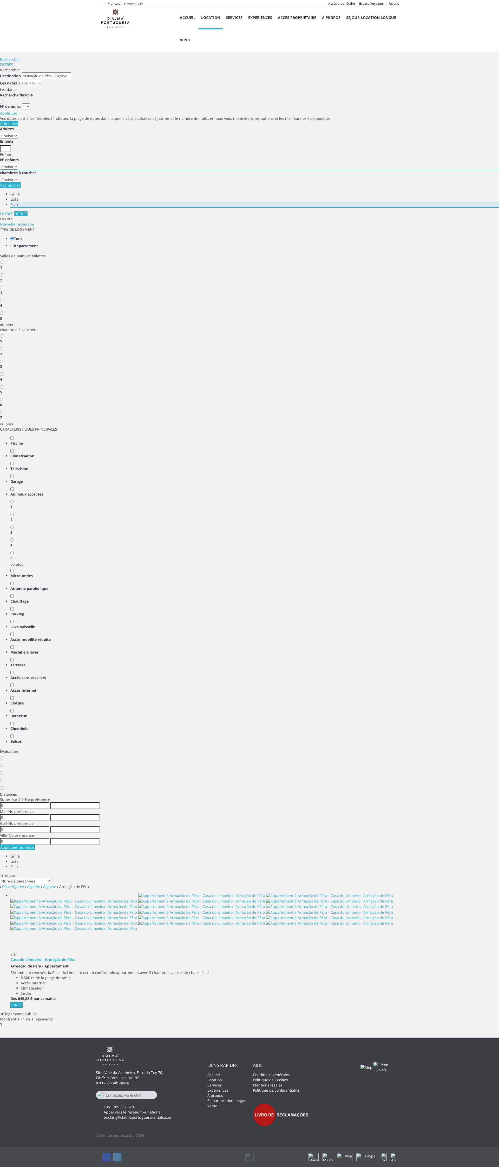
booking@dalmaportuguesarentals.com (138, 1117)
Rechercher (10, 59)
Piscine (16, 443)
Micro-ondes (21, 575)
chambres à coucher (18, 172)
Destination (10, 75)
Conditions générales (271, 1074)
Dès (13, 998)
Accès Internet (23, 690)
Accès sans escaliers (28, 677)
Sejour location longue (371, 17)
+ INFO (16, 1005)
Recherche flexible (17, 95)
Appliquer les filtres (17, 847)
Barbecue (18, 715)
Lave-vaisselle (22, 626)
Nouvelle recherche (17, 224)
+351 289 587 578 (119, 1106)
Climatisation (22, 455)
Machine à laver (24, 652)
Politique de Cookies (270, 1079)
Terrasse (17, 664)
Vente (185, 39)
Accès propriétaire (341, 3)
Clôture (17, 703)
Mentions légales (268, 1085)
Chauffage (19, 601)
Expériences (260, 17)
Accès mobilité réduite (30, 639)
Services (234, 17)
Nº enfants (9, 159)
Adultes (7, 128)
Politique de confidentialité (276, 1090)
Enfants (7, 141)
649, (25, 998)
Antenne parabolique (29, 588)
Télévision (19, 468)
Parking (17, 613)
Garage (16, 481)
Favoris (394, 3)
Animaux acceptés (26, 494)
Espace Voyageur (371, 3)
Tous (18, 238)
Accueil (187, 17)
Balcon (16, 741)
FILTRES (6, 64)
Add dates (9, 123)
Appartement (26, 245)
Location (210, 17)
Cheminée (19, 728)
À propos (331, 17)
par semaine (45, 998)
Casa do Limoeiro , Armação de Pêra (42, 959)
